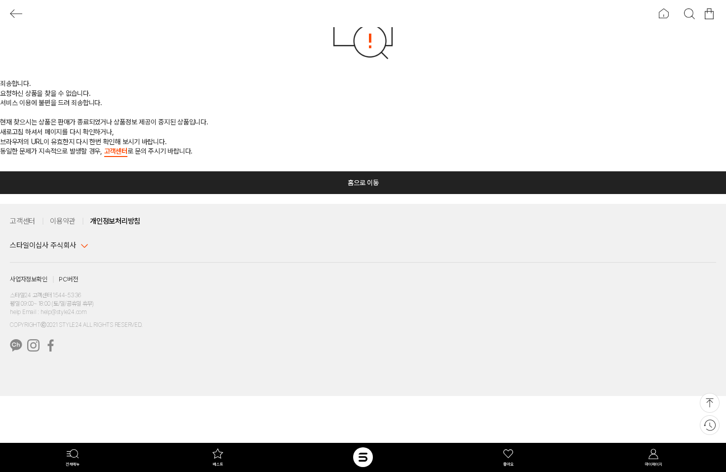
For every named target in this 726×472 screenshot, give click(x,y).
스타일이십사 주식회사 (43, 245)
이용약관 (62, 221)
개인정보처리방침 (115, 221)
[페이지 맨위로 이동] (710, 403)
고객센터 (115, 151)
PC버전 (68, 279)
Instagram (33, 345)
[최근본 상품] (710, 425)
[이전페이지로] (16, 13)
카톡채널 (16, 345)
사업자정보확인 (28, 279)
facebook (50, 345)
